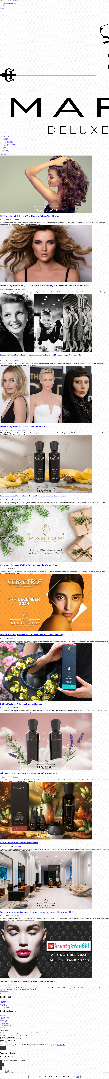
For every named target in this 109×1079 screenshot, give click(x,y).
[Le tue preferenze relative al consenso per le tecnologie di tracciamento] (106, 1076)
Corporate (16, 915)
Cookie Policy (5, 1023)
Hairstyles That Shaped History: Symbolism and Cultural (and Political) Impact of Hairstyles (41, 355)
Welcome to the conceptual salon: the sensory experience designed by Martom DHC (36, 912)
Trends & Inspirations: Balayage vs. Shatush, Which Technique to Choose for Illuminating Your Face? (44, 285)
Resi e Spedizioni (4, 1007)
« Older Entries (4, 991)
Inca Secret (10, 142)
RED (3, 219)
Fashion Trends (21, 289)
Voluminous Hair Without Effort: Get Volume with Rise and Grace (29, 773)
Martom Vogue (4, 1020)
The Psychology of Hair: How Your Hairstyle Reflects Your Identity (29, 216)
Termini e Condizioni (6, 1025)
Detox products (18, 846)
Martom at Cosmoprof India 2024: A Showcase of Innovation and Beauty (31, 634)
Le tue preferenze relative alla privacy (62, 1077)
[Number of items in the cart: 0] (0, 993)
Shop (4, 5)
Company (6, 138)
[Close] (3, 1048)
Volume (15, 777)
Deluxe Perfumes (11, 144)
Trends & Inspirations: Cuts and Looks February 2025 (23, 426)
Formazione (3, 1015)
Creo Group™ (61, 1045)
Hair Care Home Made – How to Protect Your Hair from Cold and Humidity (33, 496)
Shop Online (3, 1005)
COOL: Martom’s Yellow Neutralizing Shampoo (21, 704)
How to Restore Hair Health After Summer (19, 843)
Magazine (2, 1004)
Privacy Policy (5, 1021)
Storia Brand (3, 1027)
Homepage (6, 136)
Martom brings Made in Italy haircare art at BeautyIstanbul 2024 (28, 981)
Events (15, 985)
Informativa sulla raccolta (38, 1077)
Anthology (10, 141)
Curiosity (16, 219)
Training (5, 145)
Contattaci (2, 1018)
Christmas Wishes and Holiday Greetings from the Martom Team (28, 565)
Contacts (5, 148)
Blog (4, 147)
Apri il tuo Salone (5, 1017)
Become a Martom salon (10, 3)
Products (5, 139)
